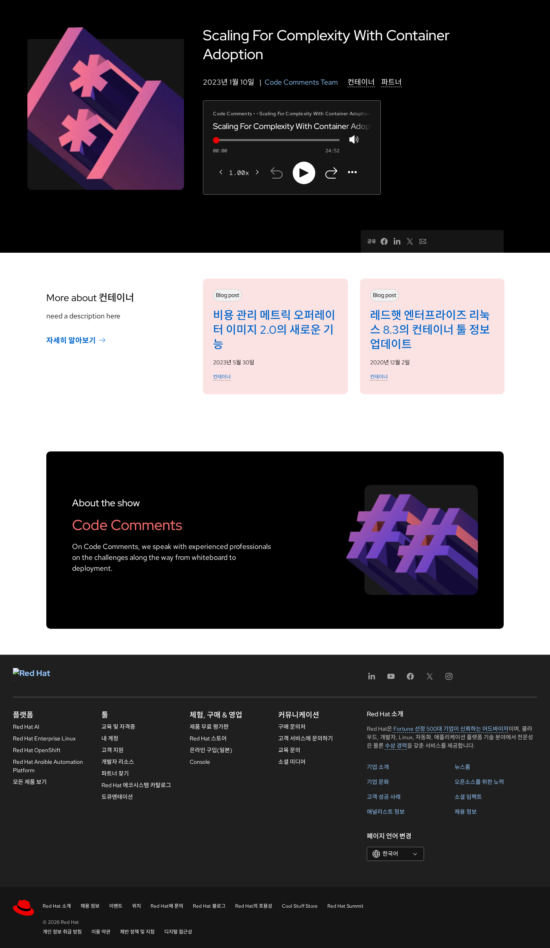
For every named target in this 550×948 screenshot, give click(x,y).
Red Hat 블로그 (209, 906)
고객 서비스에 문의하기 (305, 738)
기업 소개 (378, 767)
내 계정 (109, 738)
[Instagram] (449, 679)
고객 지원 (112, 750)
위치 (136, 906)
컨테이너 (361, 82)
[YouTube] (391, 679)
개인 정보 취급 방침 (62, 932)
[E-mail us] (423, 241)
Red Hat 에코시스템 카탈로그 (136, 785)
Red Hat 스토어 (208, 738)
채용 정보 (466, 811)
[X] (429, 679)
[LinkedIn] (371, 679)
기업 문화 (378, 782)
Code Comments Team (301, 82)
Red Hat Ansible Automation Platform (48, 766)
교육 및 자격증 (118, 726)
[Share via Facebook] (384, 241)
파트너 (391, 82)
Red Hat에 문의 (167, 906)
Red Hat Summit (345, 906)
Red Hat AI (26, 726)
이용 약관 (100, 932)
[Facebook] (410, 679)
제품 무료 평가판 (209, 726)
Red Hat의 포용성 (253, 906)
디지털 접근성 (178, 932)
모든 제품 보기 (30, 782)
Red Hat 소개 (57, 906)
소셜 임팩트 (468, 796)
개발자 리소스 (117, 761)
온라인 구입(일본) (211, 750)
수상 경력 (396, 745)
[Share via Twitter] (410, 241)
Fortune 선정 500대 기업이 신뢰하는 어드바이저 (451, 728)
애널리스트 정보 (386, 811)
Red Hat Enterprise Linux (44, 738)
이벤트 (115, 906)
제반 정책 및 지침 (137, 932)
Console (200, 761)
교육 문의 (289, 750)
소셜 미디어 (292, 761)
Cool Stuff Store (300, 906)
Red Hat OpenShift (36, 750)
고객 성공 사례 (384, 796)
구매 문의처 (292, 726)
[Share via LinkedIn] (397, 241)
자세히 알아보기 (71, 340)
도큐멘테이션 (117, 796)
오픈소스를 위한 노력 (479, 782)
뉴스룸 (462, 767)
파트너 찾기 (115, 773)
